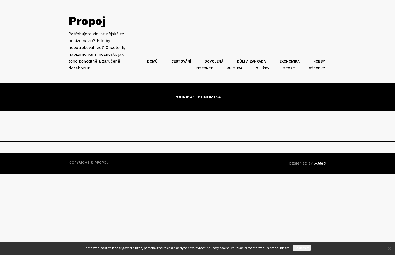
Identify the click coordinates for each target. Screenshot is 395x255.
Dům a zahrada (251, 61)
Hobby (319, 61)
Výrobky (317, 68)
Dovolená (214, 61)
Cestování (181, 61)
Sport (289, 68)
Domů (152, 61)
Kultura (234, 68)
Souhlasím (302, 248)
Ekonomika (290, 61)
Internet (204, 68)
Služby (263, 68)
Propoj (87, 21)
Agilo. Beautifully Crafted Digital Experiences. (320, 164)
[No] (389, 248)
